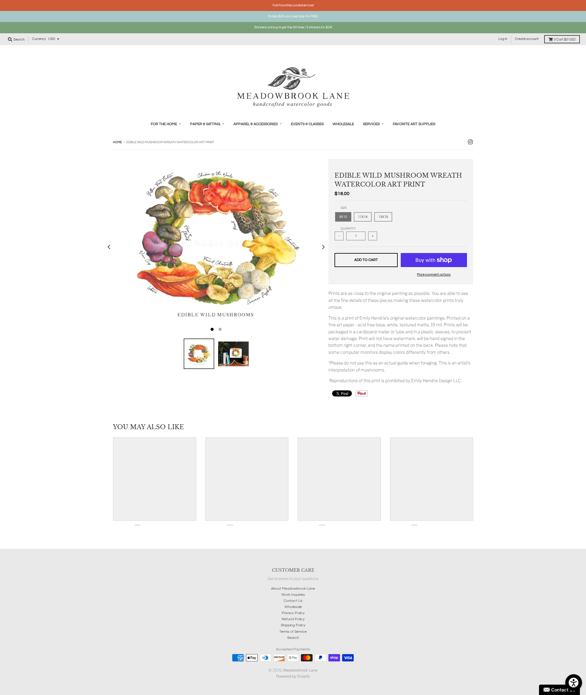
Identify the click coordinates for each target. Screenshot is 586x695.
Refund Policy (293, 619)
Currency (39, 39)
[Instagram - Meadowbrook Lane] (470, 142)
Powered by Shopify (293, 676)
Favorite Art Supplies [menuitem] (414, 124)
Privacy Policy (293, 613)
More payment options (433, 274)
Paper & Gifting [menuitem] (205, 124)
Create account (527, 39)
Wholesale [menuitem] (343, 124)
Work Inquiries (293, 595)
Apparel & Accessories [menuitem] (255, 124)
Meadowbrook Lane (300, 670)
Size (344, 207)
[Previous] (109, 247)
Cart (565, 39)
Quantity (348, 228)
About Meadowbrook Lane (293, 589)
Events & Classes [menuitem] (307, 124)
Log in (502, 39)
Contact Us (293, 601)
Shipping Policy (293, 625)
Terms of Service (293, 632)
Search (293, 638)
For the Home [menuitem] (164, 124)
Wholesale (293, 607)
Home (117, 142)
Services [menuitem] (371, 124)
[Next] (323, 247)
